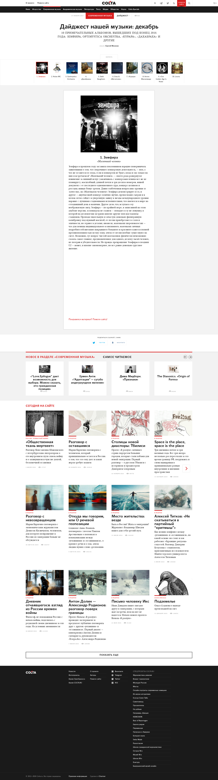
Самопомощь (138, 702)
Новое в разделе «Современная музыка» (60, 357)
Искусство (36, 9)
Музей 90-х (137, 755)
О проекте (30, 3)
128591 (175, 613)
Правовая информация (78, 776)
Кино (28, 9)
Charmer (102, 776)
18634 (131, 391)
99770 (132, 473)
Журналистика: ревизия (142, 675)
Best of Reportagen (140, 721)
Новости (72, 671)
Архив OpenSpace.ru (77, 679)
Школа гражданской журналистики (147, 747)
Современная (52, 9)
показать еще (109, 655)
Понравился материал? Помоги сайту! (88, 319)
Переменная (138, 728)
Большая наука (139, 736)
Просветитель (138, 705)
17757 (44, 467)
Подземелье (164, 601)
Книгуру (136, 762)
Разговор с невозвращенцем (41, 518)
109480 (87, 643)
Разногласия (138, 743)
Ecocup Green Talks (140, 698)
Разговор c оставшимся (79, 444)
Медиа (105, 9)
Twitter (117, 679)
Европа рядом (138, 724)
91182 (129, 623)
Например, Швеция (140, 713)
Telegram (118, 675)
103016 (89, 467)
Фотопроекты (74, 675)
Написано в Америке (141, 732)
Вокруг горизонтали (141, 679)
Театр (98, 9)
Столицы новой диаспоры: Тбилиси (128, 444)
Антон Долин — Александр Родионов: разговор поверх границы (87, 607)
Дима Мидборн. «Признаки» (130, 378)
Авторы (93, 675)
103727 (46, 544)
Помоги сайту (43, 3)
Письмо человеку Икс (130, 601)
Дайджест (122, 16)
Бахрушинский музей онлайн (144, 766)
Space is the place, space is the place (169, 444)
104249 (130, 535)
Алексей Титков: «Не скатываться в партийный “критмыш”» (172, 522)
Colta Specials (133, 9)
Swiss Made (137, 739)
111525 (45, 631)
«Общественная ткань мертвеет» (40, 444)
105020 (172, 562)
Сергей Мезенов (112, 46)
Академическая (72, 9)
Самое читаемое (117, 357)
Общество (115, 9)
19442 (45, 391)
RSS (116, 683)
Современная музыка (100, 16)
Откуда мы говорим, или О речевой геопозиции (86, 520)
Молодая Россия (139, 683)
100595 (176, 476)
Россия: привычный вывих (37, 438)
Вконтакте (119, 671)
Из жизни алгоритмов (141, 694)
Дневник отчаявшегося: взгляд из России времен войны (44, 607)
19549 (173, 391)
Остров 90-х (138, 751)
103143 (88, 551)
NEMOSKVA (137, 717)
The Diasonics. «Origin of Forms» (173, 378)
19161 (88, 391)
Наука (123, 9)
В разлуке (72, 438)
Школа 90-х (137, 758)
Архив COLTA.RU (75, 683)
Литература (89, 9)
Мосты (135, 686)
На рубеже (137, 709)
